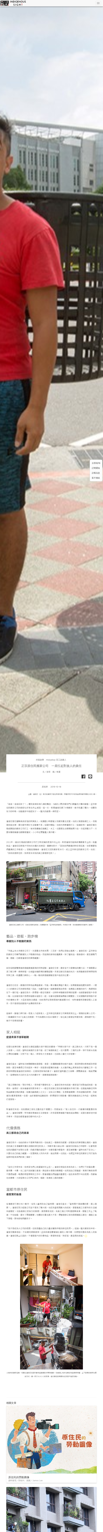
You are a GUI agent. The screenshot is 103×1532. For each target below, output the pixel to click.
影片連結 (96, 478)
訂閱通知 (96, 468)
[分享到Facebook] (83, 776)
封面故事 (40, 759)
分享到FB (96, 463)
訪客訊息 (96, 473)
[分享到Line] (90, 776)
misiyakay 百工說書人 (56, 759)
